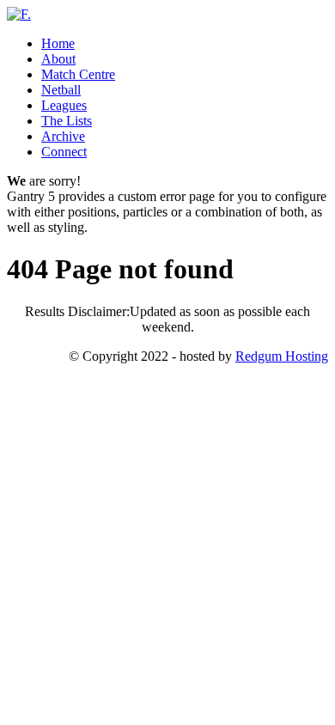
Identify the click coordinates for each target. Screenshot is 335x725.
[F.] (19, 14)
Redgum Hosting (281, 356)
